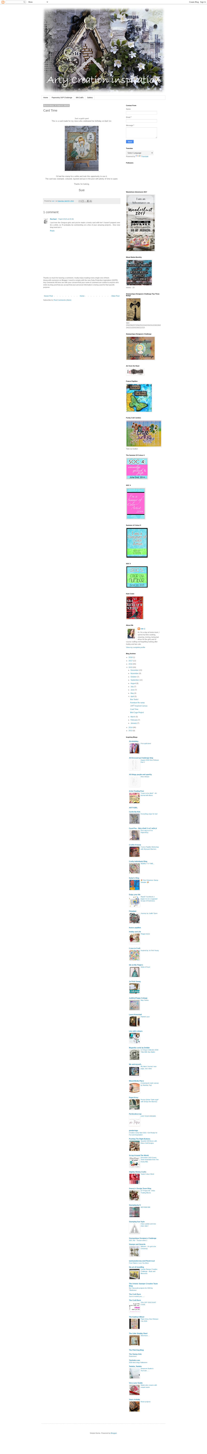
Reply (52, 231)
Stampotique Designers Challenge (142, 1238)
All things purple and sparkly (140, 775)
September (135, 680)
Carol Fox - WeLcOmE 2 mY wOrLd (143, 828)
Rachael (53, 219)
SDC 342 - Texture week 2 (138, 1240)
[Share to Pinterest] (90, 201)
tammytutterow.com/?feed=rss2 (142, 1261)
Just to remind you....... (137, 1296)
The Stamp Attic (135, 1354)
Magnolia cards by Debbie (139, 1048)
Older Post (115, 296)
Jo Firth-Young (135, 982)
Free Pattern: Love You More (139, 1263)
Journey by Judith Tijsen (149, 913)
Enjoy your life (134, 895)
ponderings (133, 1131)
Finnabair (132, 911)
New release (145, 776)
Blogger (114, 1433)
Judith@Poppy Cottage (138, 998)
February (134, 720)
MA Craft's (80, 98)
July (132, 687)
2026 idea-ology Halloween (138, 1362)
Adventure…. (145, 1335)
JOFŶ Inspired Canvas (138, 706)
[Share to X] (85, 201)
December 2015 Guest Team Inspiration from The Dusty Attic (150, 1160)
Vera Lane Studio (136, 1383)
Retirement (132, 1356)
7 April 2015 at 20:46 (66, 219)
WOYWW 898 (145, 1207)
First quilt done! (146, 743)
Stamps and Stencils (137, 1244)
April (132, 696)
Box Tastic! (134, 699)
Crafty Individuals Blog (138, 861)
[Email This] (80, 201)
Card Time (134, 709)
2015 (131, 667)
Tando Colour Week (147, 1174)
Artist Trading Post (136, 791)
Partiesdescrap (135, 1114)
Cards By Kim (134, 812)
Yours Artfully (134, 1400)
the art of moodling (136, 1267)
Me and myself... (135, 1064)
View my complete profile (135, 647)
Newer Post (48, 296)
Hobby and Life (135, 932)
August (133, 683)
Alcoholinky (133, 741)
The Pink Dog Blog (136, 1350)
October (134, 677)
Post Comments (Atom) (62, 300)
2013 (131, 731)
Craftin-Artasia (135, 845)
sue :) (143, 629)
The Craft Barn (135, 1294)
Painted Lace (145, 1017)
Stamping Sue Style (137, 1222)
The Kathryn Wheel (136, 1317)
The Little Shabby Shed (138, 1333)
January (134, 723)
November (135, 673)
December (135, 670)
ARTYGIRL (133, 808)
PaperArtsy (133, 1098)
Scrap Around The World (139, 1155)
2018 (131, 657)
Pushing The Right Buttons (139, 1139)
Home (45, 98)
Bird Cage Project (137, 713)
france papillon (135, 928)
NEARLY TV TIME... (147, 863)
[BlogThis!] (82, 201)
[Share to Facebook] (88, 201)
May (132, 693)
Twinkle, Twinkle (135, 1366)
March (133, 717)
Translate (144, 156)
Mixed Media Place (136, 1081)
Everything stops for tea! (149, 814)
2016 (131, 664)
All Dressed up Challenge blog (141, 758)
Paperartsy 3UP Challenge (62, 98)
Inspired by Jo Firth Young (150, 950)
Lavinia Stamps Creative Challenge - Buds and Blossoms (149, 1271)
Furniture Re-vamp (137, 703)
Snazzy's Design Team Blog (140, 1188)
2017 (131, 661)
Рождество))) (145, 934)
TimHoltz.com (134, 1360)
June (133, 690)
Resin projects (146, 1402)
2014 (131, 727)
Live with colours (136, 1031)
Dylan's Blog (134, 878)
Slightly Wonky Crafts (137, 1172)
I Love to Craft (134, 948)
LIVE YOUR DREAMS (148, 1116)
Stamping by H (135, 1205)
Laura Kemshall (135, 1015)
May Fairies (145, 1000)
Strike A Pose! (145, 967)
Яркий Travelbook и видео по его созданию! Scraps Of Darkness (149, 899)
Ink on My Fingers (136, 965)
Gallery (90, 98)
